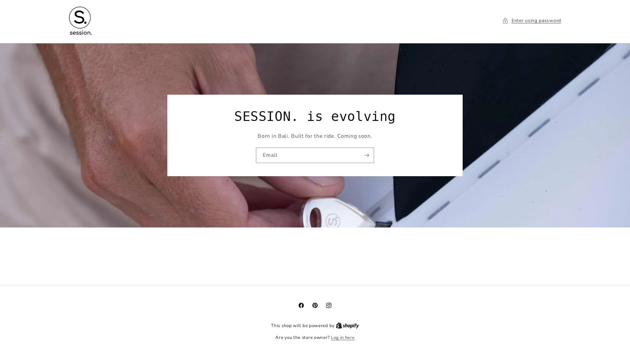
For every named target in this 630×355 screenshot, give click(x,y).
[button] (531, 20)
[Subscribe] (366, 155)
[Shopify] (347, 326)
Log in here (343, 338)
